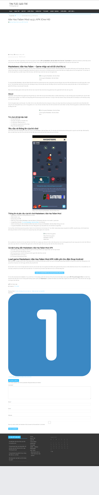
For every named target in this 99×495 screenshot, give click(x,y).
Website (10, 415)
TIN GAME (45, 11)
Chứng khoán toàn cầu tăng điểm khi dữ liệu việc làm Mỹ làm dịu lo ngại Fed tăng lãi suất (17, 448)
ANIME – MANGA (54, 11)
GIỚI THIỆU (71, 11)
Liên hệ (32, 455)
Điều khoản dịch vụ (35, 452)
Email (9, 408)
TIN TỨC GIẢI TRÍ (18, 4)
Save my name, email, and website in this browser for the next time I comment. (26, 424)
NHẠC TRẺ (16, 11)
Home (10, 11)
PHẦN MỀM (63, 11)
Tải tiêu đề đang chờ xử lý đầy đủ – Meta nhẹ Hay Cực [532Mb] (29, 291)
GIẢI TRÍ (23, 11)
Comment (11, 385)
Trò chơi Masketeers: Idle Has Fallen (30, 222)
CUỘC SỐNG (31, 11)
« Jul (52, 451)
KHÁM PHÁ (38, 11)
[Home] (15, 15)
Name (10, 402)
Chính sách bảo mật (35, 453)
